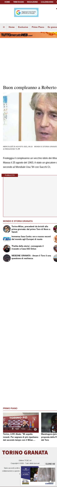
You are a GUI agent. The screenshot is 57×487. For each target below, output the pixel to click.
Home (7, 2)
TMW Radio (18, 2)
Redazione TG (11, 149)
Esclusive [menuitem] (23, 27)
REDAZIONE (32, 2)
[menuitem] (4, 27)
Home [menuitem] (12, 27)
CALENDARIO (47, 2)
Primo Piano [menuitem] (38, 27)
